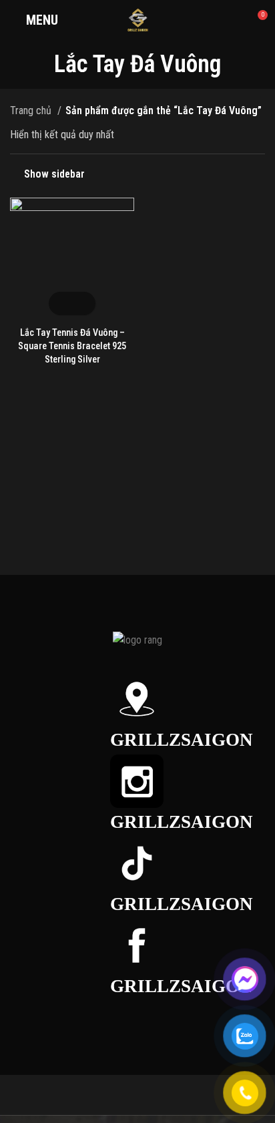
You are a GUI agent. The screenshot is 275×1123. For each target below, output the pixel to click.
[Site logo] (137, 19)
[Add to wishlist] (83, 303)
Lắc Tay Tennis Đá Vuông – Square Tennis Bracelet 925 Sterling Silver (72, 346)
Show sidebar (54, 174)
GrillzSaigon (181, 740)
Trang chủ (32, 110)
